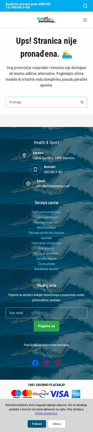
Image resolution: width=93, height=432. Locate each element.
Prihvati (37, 424)
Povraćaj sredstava (46, 253)
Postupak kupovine (46, 222)
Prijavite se (46, 326)
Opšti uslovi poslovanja (46, 212)
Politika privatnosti (46, 217)
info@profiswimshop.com (53, 186)
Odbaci (57, 424)
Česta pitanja (46, 264)
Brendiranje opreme (46, 269)
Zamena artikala (46, 259)
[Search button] (82, 102)
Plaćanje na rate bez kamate (46, 233)
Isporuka (46, 238)
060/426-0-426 (53, 172)
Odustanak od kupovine (46, 243)
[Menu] (85, 20)
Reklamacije (46, 248)
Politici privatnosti (46, 413)
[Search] (85, 6)
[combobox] (41, 102)
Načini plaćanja (46, 227)
